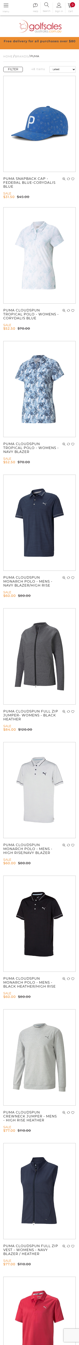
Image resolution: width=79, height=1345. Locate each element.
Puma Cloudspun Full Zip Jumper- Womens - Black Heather (30, 715)
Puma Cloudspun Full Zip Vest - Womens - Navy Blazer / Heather (30, 1250)
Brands (21, 56)
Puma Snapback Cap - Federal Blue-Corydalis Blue (29, 182)
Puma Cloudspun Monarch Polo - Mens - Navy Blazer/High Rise (27, 581)
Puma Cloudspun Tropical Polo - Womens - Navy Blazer (31, 448)
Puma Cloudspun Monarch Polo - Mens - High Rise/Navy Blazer (27, 849)
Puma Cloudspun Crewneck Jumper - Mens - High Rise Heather (30, 1116)
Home (8, 56)
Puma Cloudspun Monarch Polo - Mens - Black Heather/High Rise (29, 982)
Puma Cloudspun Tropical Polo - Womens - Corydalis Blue (31, 314)
